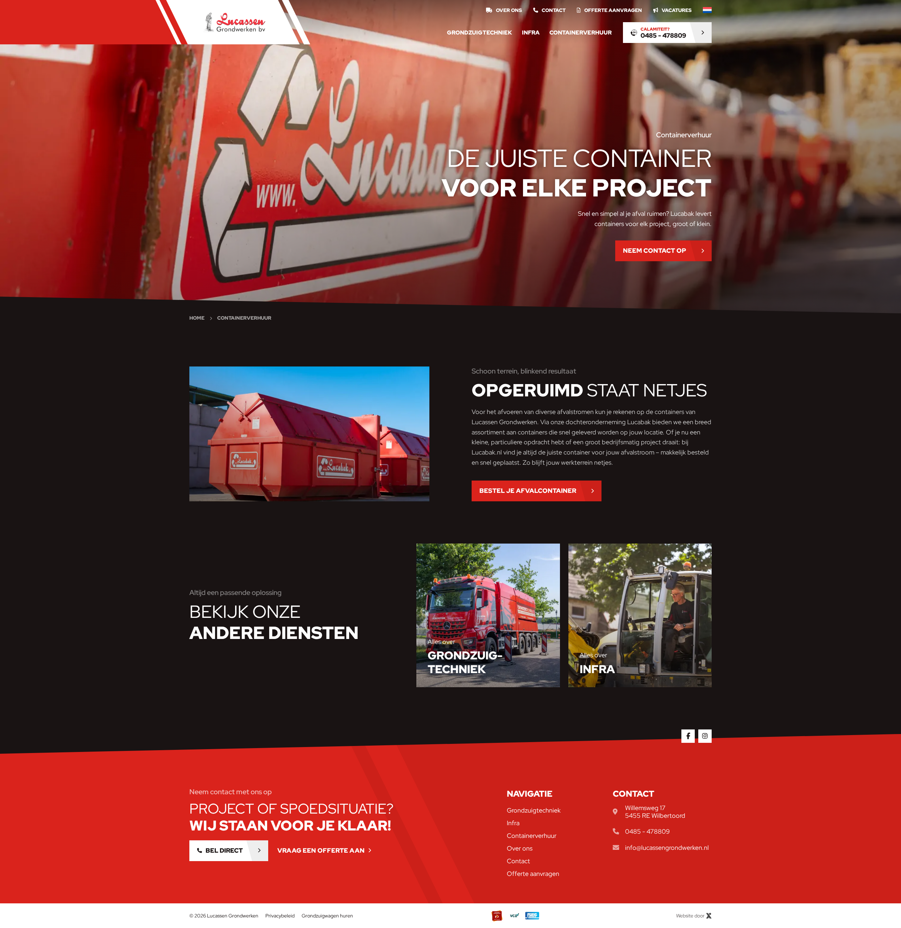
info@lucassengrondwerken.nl (667, 848)
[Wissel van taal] (707, 10)
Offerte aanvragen (613, 10)
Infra (531, 32)
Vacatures (677, 10)
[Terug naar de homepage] (234, 22)
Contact (554, 10)
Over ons (509, 10)
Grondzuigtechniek (479, 32)
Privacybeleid (280, 916)
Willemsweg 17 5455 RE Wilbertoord (655, 811)
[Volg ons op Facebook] (688, 736)
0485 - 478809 (647, 831)
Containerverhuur (580, 32)
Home (196, 318)
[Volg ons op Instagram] (705, 736)
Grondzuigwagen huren (327, 916)
